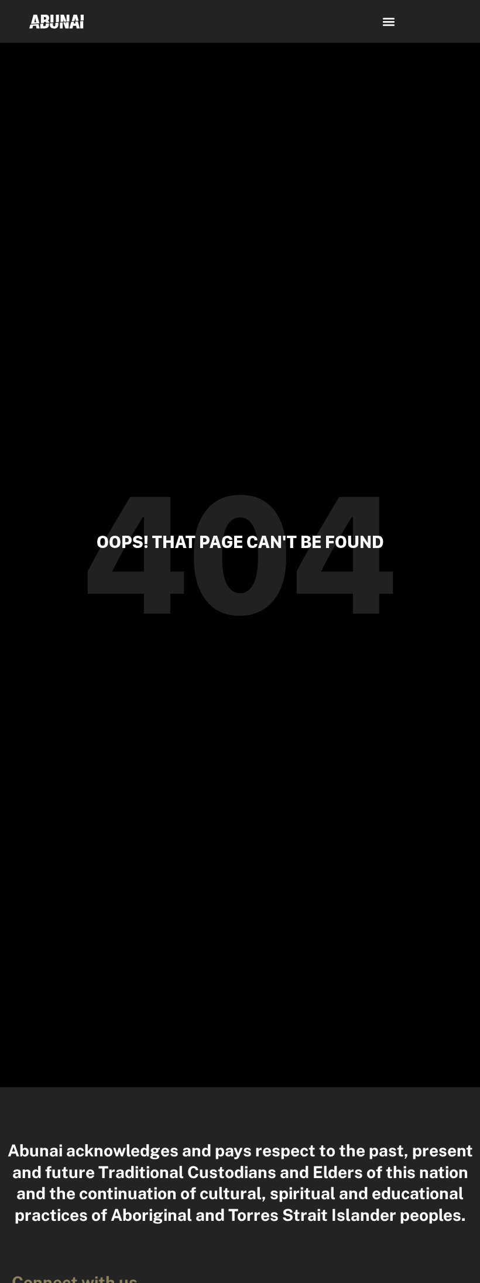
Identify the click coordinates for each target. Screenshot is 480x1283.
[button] (389, 21)
